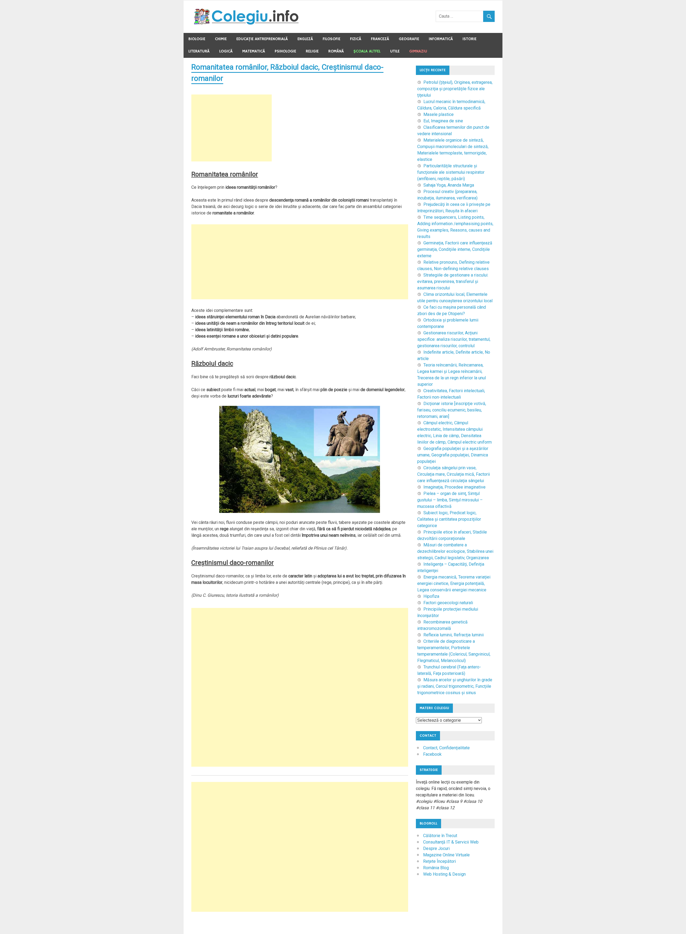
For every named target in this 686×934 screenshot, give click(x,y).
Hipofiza (431, 596)
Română (336, 51)
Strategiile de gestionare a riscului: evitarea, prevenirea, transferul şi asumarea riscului (452, 281)
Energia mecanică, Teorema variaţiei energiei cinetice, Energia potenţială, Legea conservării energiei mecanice (453, 583)
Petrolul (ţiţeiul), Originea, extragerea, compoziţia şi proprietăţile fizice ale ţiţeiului (455, 89)
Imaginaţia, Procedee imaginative (454, 487)
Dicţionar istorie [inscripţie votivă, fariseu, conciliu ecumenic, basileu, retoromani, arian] (451, 410)
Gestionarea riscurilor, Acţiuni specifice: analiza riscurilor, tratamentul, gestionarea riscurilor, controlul (453, 339)
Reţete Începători (439, 861)
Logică (226, 51)
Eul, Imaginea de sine (443, 120)
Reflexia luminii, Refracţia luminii (453, 634)
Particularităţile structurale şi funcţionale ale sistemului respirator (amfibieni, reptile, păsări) (450, 172)
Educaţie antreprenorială (262, 38)
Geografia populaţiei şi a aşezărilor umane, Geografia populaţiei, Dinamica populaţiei (452, 455)
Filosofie (331, 38)
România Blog (436, 867)
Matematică (253, 51)
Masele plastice (438, 114)
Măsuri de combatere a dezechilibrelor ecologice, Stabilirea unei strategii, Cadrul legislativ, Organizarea (455, 551)
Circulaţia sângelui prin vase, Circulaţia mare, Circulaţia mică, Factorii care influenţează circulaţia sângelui (453, 474)
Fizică (355, 38)
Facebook (432, 754)
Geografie (409, 38)
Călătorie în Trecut (440, 835)
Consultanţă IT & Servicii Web (451, 842)
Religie (312, 51)
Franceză (380, 38)
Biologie (196, 38)
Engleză (305, 38)
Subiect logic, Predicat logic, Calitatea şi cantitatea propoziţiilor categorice (449, 519)
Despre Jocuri (436, 848)
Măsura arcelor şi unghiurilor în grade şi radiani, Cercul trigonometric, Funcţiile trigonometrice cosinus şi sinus (454, 686)
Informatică (441, 38)
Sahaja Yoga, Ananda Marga (448, 185)
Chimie (221, 38)
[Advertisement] (231, 127)
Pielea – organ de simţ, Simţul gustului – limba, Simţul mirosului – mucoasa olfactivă (450, 500)
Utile (395, 51)
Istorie (469, 38)
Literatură (199, 51)
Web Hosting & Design (444, 874)
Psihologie (285, 51)
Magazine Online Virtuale (446, 854)
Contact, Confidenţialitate (446, 747)
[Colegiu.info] (246, 23)
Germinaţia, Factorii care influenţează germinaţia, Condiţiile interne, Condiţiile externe (454, 249)
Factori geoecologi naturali (448, 602)
